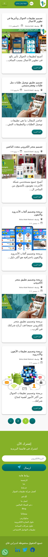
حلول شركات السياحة (24, 526)
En (31, 3)
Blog (24, 508)
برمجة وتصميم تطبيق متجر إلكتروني (28, 281)
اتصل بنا (24, 501)
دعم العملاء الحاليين (24, 505)
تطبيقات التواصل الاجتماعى (24, 529)
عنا (24, 484)
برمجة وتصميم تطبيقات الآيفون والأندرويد (26, 353)
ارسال (27, 467)
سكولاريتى (24, 518)
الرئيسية (24, 480)
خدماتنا (24, 487)
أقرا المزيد (37, 68)
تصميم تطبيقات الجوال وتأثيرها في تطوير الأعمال (24, 20)
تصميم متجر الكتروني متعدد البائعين (24, 146)
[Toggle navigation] (4, 3)
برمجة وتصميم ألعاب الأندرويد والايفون (27, 213)
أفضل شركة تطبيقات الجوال (24, 491)
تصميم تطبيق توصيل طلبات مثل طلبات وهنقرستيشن (26, 84)
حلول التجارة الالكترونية (24, 522)
